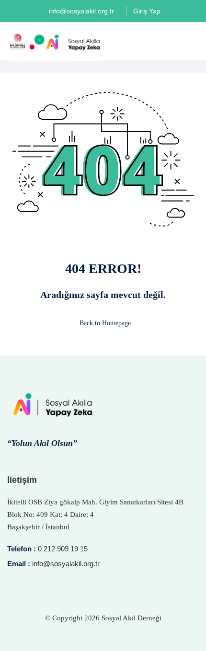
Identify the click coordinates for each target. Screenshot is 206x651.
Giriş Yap (146, 11)
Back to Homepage (105, 323)
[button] (195, 42)
